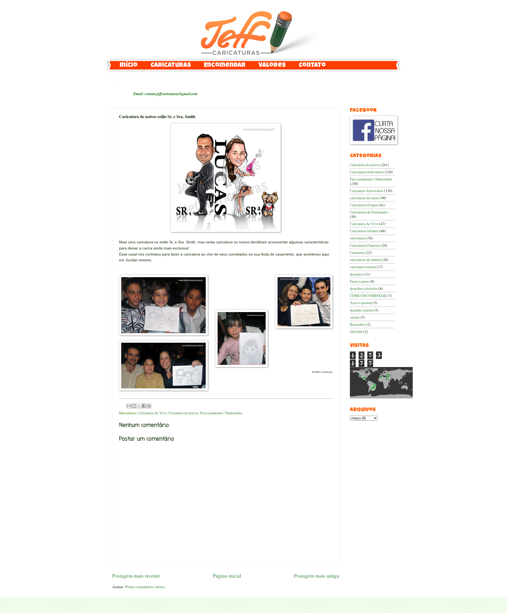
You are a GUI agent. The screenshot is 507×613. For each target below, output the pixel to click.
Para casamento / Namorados (221, 412)
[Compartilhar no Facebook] (144, 405)
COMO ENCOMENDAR (368, 295)
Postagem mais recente (136, 575)
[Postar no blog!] (134, 405)
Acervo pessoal (361, 302)
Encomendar (225, 65)
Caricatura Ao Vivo (152, 412)
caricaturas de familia (365, 259)
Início (129, 65)
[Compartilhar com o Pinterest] (149, 405)
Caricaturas (171, 65)
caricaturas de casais (364, 197)
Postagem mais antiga (316, 575)
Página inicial (227, 575)
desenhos (356, 274)
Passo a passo (359, 281)
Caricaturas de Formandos (369, 212)
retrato (355, 317)
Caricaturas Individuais (367, 171)
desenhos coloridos (364, 288)
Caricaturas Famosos (365, 245)
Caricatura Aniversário (366, 190)
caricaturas (358, 237)
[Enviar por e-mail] (129, 405)
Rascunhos (357, 324)
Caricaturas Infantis (364, 230)
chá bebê (356, 331)
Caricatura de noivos (183, 412)
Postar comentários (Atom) (145, 586)
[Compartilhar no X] (139, 405)
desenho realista (361, 310)
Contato (312, 65)
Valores (272, 65)
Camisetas (357, 252)
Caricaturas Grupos (364, 204)
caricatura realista (363, 266)
